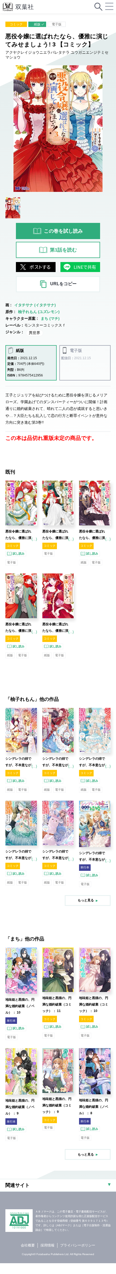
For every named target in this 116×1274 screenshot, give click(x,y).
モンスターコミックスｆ (45, 325)
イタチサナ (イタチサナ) (35, 305)
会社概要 (28, 1245)
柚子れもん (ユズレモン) (39, 312)
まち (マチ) (50, 318)
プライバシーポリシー (77, 1245)
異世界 (34, 333)
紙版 (37, 24)
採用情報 (47, 1245)
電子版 (57, 24)
